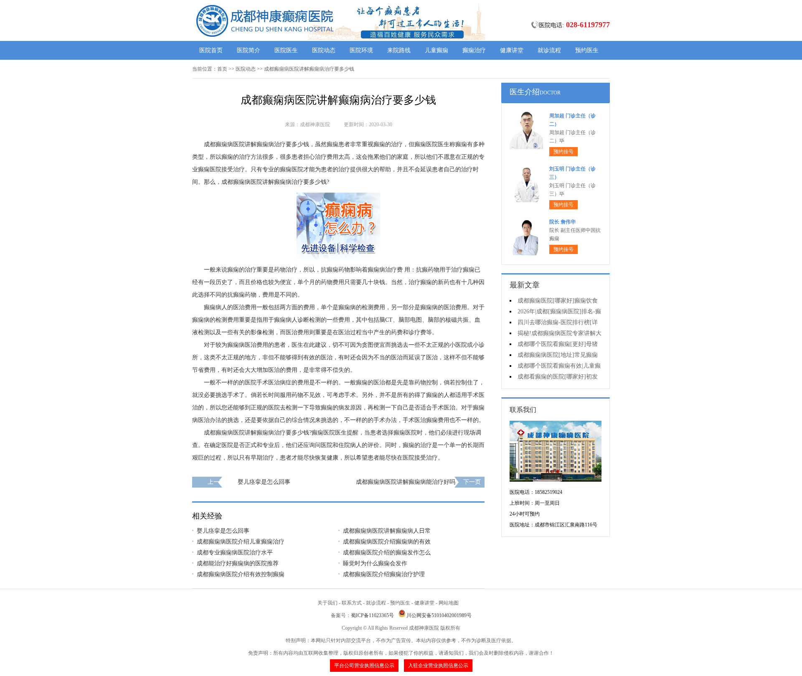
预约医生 (587, 50)
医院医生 (286, 50)
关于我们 (327, 603)
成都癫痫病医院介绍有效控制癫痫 (240, 574)
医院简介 (248, 50)
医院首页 (211, 50)
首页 (222, 69)
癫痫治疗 (474, 50)
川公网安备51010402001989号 (439, 615)
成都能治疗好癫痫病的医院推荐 (238, 563)
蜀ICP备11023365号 (372, 615)
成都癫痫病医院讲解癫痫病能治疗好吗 (405, 482)
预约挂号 (563, 152)
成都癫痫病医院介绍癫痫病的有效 (387, 542)
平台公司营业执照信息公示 (364, 665)
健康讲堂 (511, 50)
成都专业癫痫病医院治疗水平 (235, 552)
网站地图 (449, 603)
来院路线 (399, 50)
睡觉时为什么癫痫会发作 (375, 563)
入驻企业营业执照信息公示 (438, 665)
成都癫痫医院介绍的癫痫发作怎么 (387, 552)
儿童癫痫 (436, 50)
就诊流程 (549, 50)
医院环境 (361, 50)
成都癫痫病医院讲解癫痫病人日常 (387, 531)
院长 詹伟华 (562, 222)
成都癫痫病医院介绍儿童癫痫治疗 (240, 542)
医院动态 (323, 50)
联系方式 (352, 603)
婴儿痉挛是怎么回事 (264, 482)
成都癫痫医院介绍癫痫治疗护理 (384, 574)
